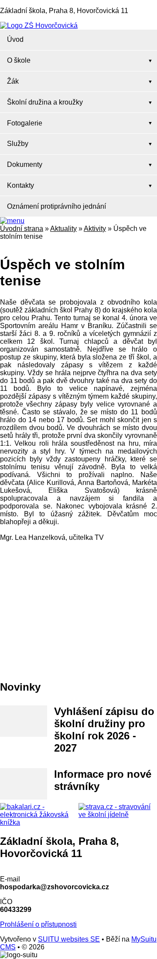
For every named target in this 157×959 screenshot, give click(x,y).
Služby (17, 143)
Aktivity (95, 228)
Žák (13, 81)
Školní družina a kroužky (45, 102)
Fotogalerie (24, 123)
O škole (19, 60)
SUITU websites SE (69, 939)
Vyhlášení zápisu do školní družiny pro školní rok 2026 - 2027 (104, 729)
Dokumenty (24, 164)
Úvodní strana (21, 228)
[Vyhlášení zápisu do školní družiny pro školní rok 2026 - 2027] (23, 721)
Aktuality (63, 228)
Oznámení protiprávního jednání (56, 206)
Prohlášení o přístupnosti (38, 924)
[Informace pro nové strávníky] (23, 784)
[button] (12, 220)
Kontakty (20, 185)
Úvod (15, 39)
